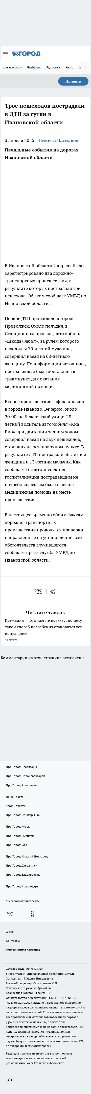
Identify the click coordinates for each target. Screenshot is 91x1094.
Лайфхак (34, 67)
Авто (69, 67)
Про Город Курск (18, 826)
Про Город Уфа (16, 845)
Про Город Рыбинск (20, 836)
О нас (10, 931)
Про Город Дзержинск (21, 865)
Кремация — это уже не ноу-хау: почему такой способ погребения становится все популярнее (43, 630)
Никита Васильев (58, 140)
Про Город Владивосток (23, 874)
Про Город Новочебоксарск (25, 776)
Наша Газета (15, 797)
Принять (73, 81)
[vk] (38, 591)
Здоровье (53, 67)
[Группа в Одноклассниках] (32, 914)
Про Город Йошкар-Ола (23, 815)
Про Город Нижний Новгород (27, 856)
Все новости (12, 67)
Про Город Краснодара (22, 886)
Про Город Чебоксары (21, 767)
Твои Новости (16, 806)
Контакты (13, 941)
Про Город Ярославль (21, 785)
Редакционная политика (23, 950)
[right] (86, 67)
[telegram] (54, 591)
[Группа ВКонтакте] (9, 914)
